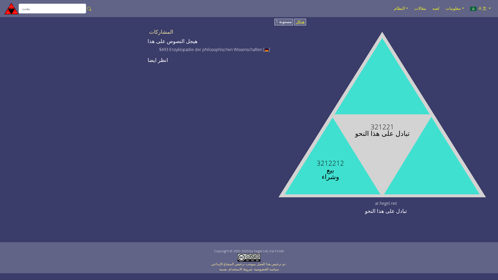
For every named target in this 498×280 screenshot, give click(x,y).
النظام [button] (399, 8)
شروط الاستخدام (240, 269)
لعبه (435, 8)
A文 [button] (482, 8)
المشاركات (161, 32)
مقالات (420, 8)
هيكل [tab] (300, 22)
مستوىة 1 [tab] (284, 21)
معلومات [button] (453, 8)
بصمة (223, 269)
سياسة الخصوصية (266, 269)
